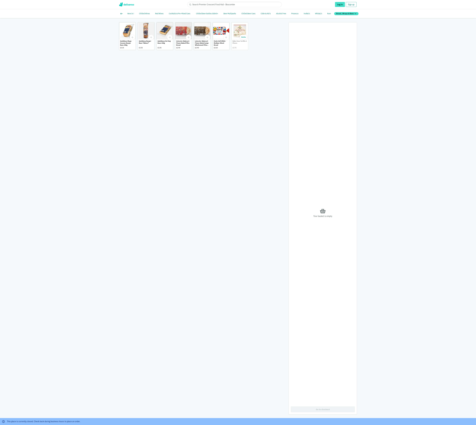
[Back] (122, 13)
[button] (127, 36)
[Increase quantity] (132, 37)
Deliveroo (126, 4)
